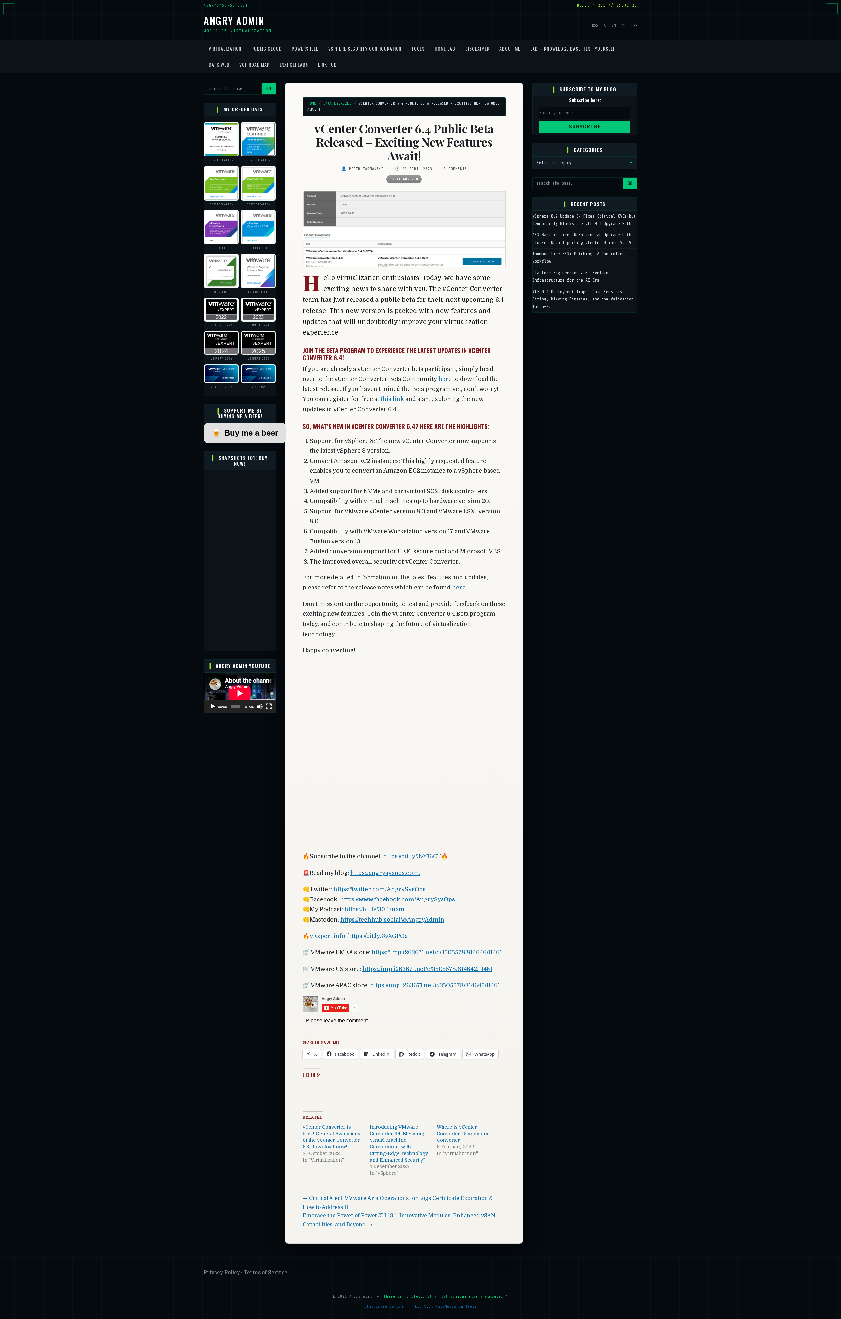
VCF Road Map (254, 64)
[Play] (212, 706)
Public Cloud (266, 48)
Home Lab (445, 48)
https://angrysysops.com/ (385, 873)
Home (311, 103)
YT (623, 25)
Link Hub (327, 64)
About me (509, 48)
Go (268, 88)
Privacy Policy (222, 1273)
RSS (595, 25)
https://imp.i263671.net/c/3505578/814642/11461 (427, 969)
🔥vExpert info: (325, 936)
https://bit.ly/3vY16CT (412, 856)
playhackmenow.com (383, 1307)
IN (614, 25)
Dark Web (219, 64)
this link (392, 399)
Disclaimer (477, 48)
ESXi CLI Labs (294, 64)
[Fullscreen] (268, 706)
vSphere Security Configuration (364, 48)
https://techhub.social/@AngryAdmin (392, 919)
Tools (418, 48)
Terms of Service (265, 1273)
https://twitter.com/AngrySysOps (379, 889)
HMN (634, 25)
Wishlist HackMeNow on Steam (446, 1307)
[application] (240, 693)
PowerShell (305, 48)
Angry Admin (234, 20)
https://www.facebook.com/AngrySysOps (397, 899)
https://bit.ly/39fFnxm (374, 909)
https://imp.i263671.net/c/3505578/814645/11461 (435, 985)
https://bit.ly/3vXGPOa (378, 936)
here (445, 379)
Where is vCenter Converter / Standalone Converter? (463, 1133)
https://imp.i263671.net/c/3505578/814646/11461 (437, 952)
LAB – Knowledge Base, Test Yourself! (573, 48)
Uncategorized (338, 103)
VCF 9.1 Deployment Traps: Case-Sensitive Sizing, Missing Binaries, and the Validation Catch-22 (583, 299)
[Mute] (260, 706)
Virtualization (225, 48)
